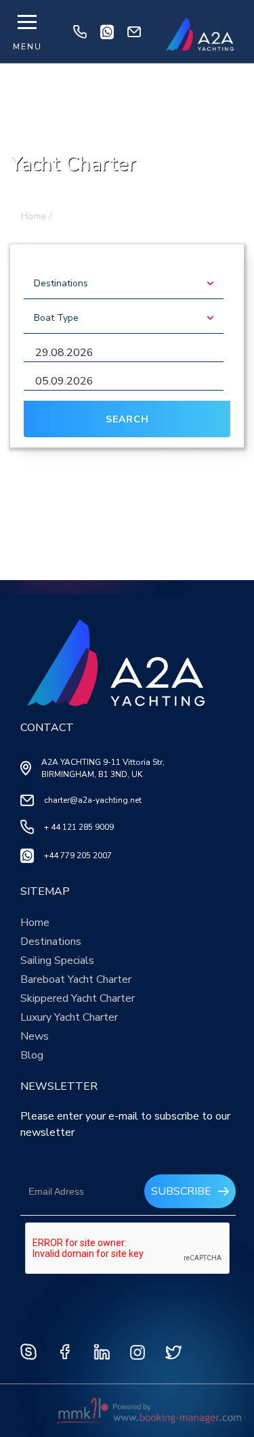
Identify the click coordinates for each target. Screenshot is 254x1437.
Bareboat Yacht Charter (75, 979)
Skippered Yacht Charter (77, 998)
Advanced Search (200, 459)
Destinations (50, 941)
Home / (36, 216)
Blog (31, 1055)
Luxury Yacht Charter (69, 1017)
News (34, 1036)
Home (34, 922)
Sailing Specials (57, 960)
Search (127, 419)
